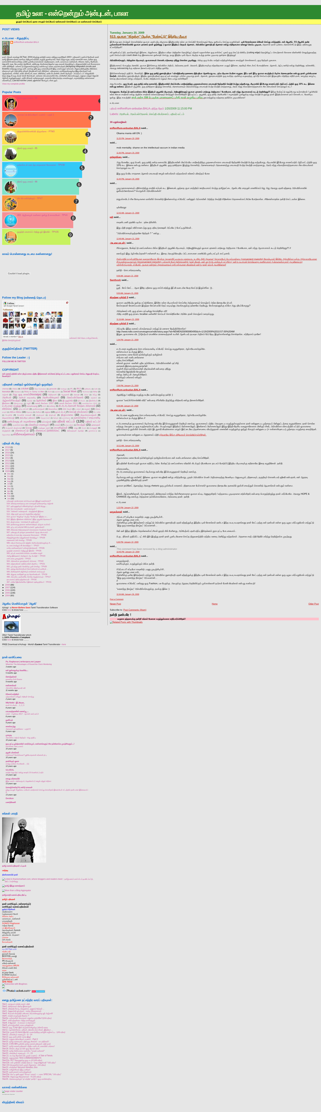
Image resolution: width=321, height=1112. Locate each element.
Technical (86, 392)
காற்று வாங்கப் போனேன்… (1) (17, 764)
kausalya (6, 391)
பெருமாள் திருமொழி (14, 428)
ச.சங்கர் (78, 409)
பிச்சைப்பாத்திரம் (12, 694)
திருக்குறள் (40, 415)
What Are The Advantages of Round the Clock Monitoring (29, 664)
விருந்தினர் (6, 431)
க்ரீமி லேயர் (67, 409)
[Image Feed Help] (3, 987)
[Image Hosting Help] (16, 992)
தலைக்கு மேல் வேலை (14, 679)
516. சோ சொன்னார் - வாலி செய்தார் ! (21, 509)
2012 (7, 463)
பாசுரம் (57, 425)
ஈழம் (29, 403)
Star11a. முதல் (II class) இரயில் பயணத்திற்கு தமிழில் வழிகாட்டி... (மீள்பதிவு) (33, 1032)
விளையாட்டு (22, 430)
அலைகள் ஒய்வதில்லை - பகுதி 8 (18, 729)
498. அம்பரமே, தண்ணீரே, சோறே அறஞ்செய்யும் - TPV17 (29, 577)
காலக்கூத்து (11, 726)
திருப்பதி (52, 415)
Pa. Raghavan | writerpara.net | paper (23, 662)
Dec (9, 474)
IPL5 (79, 389)
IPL (71, 389)
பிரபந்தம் (81, 424)
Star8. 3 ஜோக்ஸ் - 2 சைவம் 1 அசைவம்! (18, 1023)
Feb (8, 496)
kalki (96, 389)
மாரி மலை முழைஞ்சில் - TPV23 (19, 559)
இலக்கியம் (93, 401)
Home (215, 604)
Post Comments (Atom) (134, 610)
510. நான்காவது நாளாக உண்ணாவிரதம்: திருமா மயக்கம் (28, 524)
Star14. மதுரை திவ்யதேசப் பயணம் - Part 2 (20, 1039)
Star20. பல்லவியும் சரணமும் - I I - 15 (17, 1053)
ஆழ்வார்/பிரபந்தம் (11, 400)
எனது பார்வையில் (13, 778)
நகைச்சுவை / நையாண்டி (87, 417)
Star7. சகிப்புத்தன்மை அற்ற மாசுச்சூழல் (18, 1020)
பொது (29, 427)
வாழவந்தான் (116, 511)
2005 (7, 593)
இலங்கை (6, 403)
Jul (8, 484)
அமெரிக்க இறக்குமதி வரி (16, 688)
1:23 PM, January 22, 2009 (127, 508)
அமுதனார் (65, 395)
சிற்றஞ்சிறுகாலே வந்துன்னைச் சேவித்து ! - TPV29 (26, 538)
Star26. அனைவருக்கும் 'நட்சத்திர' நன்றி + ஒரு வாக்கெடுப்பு (26, 1079)
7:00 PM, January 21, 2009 (127, 386)
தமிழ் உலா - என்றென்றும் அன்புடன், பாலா (72, 13)
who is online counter (6, 1094)
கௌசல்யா (53, 409)
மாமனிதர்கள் (61, 427)
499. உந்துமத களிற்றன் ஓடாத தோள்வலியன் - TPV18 (27, 574)
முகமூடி (9, 735)
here (9, 610)
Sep (8, 479)
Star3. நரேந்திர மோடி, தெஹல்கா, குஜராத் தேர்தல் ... (23, 1009)
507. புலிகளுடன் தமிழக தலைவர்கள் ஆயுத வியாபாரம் (27, 532)
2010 (7, 468)
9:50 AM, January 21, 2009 (127, 293)
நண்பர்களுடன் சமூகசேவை (21, 421)
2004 (7, 595)
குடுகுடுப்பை (116, 157)
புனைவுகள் (95, 425)
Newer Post (115, 604)
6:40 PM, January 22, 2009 (127, 542)
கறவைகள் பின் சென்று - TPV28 (19, 540)
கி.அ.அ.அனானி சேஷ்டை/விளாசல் (77, 405)
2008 (7, 585)
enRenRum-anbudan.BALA (125, 128)
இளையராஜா (18, 403)
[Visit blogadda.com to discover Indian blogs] (38, 992)
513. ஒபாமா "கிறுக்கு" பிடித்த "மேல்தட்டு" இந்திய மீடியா (148, 36)
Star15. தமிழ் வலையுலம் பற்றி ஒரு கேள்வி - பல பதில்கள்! (25, 1041)
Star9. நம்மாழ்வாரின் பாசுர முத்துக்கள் (18, 1025)
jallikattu (88, 389)
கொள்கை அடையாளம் (14, 746)
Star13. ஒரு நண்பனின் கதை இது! (16, 1037)
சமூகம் (87, 409)
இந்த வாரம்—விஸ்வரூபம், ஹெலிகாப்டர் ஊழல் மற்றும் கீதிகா (28, 781)
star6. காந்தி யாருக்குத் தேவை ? (15, 1016)
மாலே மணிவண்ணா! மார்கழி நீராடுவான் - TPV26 (25, 548)
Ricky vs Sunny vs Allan (34, 392)
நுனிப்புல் (9, 720)
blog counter (12, 1094)
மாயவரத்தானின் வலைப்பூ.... (17, 711)
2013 (7, 461)
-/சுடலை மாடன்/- (118, 242)
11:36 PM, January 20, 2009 (128, 153)
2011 (7, 466)
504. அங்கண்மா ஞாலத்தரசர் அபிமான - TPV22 (25, 561)
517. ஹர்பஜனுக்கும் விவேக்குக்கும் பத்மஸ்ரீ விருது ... (27, 506)
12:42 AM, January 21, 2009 (128, 213)
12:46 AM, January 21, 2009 (128, 239)
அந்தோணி (52, 395)
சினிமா (38, 412)
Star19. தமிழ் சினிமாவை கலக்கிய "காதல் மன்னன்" (23, 1051)
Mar (8, 493)
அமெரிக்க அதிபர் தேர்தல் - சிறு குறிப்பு (21, 738)
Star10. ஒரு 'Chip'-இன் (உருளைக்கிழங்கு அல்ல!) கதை (25, 1027)
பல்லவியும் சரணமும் (38, 424)
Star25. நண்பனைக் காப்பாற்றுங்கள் (17, 1072)
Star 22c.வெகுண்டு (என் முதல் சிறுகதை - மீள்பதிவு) (24, 1065)
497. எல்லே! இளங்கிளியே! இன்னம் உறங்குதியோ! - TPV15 (29, 582)
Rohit (50, 392)
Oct (8, 476)
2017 (7, 450)
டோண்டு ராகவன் (24, 415)
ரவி (111, 217)
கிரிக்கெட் (7, 408)
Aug (8, 481)
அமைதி (77, 395)
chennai (5, 389)
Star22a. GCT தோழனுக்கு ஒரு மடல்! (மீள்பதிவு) (22, 1060)
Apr (8, 491)
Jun (8, 486)
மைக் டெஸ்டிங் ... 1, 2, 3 (15, 705)
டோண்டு (9, 415)
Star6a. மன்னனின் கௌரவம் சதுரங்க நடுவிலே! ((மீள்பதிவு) (26, 1018)
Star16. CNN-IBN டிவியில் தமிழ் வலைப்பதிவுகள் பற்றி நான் (26, 1044)
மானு (76, 428)
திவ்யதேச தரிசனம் (27, 418)
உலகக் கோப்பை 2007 (44, 403)
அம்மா (86, 395)
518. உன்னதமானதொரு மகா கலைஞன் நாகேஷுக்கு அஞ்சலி (30, 504)
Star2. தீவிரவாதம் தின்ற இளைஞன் (16, 1006)
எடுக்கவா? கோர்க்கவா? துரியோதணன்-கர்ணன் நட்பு (26, 755)
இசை (55, 400)
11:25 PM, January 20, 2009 (128, 138)
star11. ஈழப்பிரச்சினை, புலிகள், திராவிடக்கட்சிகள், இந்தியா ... (27, 1030)
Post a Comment (116, 599)
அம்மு (94, 395)
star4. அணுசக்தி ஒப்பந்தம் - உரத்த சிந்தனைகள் (21, 1011)
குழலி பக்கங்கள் (12, 752)
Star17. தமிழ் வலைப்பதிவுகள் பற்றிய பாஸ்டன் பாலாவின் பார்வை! (28, 1046)
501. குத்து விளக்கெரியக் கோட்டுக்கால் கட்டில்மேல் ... (27, 569)
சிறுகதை (29, 412)
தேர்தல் (56, 418)
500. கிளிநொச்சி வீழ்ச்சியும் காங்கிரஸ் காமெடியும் (26, 572)
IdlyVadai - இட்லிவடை (15, 703)
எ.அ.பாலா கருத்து (11, 405)
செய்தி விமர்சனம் (159, 114)
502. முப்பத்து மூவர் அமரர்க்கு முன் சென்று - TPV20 (27, 566)
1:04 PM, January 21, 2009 (127, 340)
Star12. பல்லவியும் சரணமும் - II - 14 (17, 1034)
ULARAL (10, 770)
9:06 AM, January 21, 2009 (127, 276)
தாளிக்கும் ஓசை (12, 761)
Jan (8, 499)
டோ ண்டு (97, 412)
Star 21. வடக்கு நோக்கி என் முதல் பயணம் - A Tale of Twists (27, 1055)
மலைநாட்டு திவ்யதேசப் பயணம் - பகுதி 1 (35, 114)
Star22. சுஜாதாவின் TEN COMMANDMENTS (21, 1058)
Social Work (70, 391)
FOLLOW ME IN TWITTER (14, 361)
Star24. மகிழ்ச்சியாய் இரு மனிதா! (16, 1069)
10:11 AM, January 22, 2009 (128, 446)
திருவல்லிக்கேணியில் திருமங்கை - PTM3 (36, 131)
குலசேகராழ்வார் (38, 409)
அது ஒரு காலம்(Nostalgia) (27, 394)
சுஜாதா (47, 412)
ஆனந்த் (29, 401)
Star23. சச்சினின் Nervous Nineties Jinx (19, 1067)
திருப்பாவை (67, 415)
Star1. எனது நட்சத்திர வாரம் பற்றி (16, 1004)
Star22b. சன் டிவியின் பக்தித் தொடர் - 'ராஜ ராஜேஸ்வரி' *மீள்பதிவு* (29, 1062)
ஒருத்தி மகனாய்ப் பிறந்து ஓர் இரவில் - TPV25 (38, 232)
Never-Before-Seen (21, 607)
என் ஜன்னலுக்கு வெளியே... (17, 670)
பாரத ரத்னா (69, 425)
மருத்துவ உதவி (44, 428)
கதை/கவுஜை (32, 406)
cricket (24, 388)
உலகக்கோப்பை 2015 (89, 403)
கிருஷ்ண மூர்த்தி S (119, 297)
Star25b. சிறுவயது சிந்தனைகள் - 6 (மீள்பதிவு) (21, 1077)
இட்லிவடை (82, 401)
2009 (7, 471)
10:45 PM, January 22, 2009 (128, 552)
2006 (7, 590)
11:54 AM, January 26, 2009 (128, 594)
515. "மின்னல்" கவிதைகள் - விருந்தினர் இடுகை (25, 511)
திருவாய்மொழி (8, 418)
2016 (7, 452)
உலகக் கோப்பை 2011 (68, 403)
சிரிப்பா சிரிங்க (15, 412)
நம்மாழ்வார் (46, 422)
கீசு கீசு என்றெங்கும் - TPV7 (29, 198)
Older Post (313, 604)
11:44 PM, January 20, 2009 (128, 179)
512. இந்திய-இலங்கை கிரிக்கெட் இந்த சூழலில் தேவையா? (29, 519)
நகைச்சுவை (66, 418)
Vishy (95, 392)
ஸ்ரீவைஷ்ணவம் (24, 434)
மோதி (84, 428)
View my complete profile (13, 84)
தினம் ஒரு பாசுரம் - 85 (27, 148)
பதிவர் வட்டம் (177, 114)
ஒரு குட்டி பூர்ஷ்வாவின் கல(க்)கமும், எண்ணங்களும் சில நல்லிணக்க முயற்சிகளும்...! (40, 744)
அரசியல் (124, 114)
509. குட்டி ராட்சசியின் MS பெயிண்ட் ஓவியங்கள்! (25, 527)
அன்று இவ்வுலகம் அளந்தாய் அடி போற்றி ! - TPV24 (26, 556)
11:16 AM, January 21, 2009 (128, 319)
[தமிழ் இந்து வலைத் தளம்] (13, 886)
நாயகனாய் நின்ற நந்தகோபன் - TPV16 (21, 580)
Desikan (10, 798)
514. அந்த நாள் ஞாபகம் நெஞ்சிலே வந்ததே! (23, 514)
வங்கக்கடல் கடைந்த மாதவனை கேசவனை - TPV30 (41, 165)
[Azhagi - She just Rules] (11, 633)
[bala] (35, 338)
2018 (7, 447)
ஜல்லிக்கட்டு (93, 431)
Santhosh (115, 280)
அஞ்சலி (5, 395)
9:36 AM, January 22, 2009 (127, 406)
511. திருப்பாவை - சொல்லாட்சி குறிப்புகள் (23, 522)
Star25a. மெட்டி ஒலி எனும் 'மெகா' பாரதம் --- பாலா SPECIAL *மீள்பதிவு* (31, 1074)
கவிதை (52, 406)
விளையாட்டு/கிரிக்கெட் (48, 430)
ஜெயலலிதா (6, 435)
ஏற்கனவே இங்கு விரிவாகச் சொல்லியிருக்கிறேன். (182, 434)
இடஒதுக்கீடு (68, 400)
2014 (7, 458)
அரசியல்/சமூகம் (50, 397)
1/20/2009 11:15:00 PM (178, 108)
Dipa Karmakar (40, 389)
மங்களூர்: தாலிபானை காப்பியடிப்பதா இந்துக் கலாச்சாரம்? (29, 501)
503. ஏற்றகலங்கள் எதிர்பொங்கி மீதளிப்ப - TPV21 (26, 564)
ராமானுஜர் (93, 428)
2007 (7, 587)
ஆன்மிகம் (41, 400)
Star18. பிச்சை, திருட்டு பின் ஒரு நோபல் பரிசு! (20, 1048)
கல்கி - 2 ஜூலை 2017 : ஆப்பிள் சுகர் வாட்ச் (22, 714)
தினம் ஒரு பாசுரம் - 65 (27, 98)
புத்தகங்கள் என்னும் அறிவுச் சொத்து (20, 697)
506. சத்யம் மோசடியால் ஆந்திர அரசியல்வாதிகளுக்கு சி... (29, 543)
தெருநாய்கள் (45, 418)
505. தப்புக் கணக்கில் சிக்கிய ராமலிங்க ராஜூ (24, 553)
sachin (57, 392)
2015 (7, 455)
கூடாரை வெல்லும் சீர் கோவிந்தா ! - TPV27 (23, 546)
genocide (53, 389)
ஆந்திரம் (94, 398)
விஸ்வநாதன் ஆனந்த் (75, 431)
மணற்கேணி (11, 802)
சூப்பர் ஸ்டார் (60, 412)
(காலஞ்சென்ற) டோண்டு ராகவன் (19, 787)
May (9, 489)
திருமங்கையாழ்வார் (88, 415)
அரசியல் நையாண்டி (27, 397)
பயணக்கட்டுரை (19, 425)
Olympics (17, 392)
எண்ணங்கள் (11, 685)
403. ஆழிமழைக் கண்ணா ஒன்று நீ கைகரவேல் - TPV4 (42, 215)
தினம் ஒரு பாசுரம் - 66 (27, 181)
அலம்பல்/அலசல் (139, 114)
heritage (64, 389)
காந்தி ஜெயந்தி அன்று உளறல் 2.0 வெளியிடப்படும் (24, 772)
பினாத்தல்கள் (11, 677)
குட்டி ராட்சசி (24, 409)
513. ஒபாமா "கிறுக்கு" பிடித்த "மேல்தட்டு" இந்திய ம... (27, 517)
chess (14, 389)
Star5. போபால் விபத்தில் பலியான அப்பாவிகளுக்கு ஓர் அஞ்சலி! (27, 1013)
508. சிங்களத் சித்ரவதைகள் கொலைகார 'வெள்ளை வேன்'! (29, 530)
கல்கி (44, 406)
